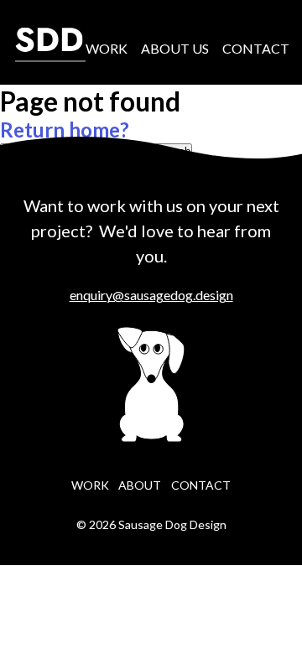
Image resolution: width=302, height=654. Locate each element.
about (139, 485)
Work (107, 48)
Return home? (64, 129)
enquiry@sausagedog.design (151, 295)
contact (201, 485)
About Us (175, 48)
